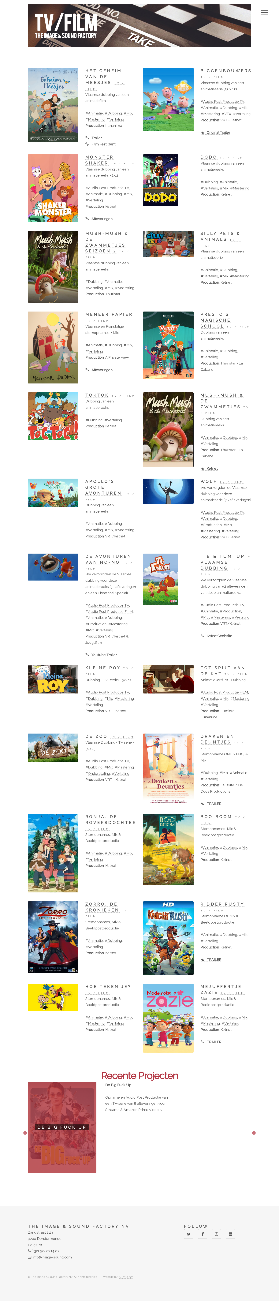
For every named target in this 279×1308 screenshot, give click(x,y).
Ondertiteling (99, 773)
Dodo (209, 157)
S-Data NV (126, 1276)
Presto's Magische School (216, 320)
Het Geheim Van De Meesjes (103, 77)
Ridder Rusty (222, 904)
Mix (129, 113)
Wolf (209, 481)
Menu (265, 12)
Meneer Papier (109, 314)
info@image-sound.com (52, 1257)
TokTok (97, 395)
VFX (227, 114)
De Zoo (96, 736)
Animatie (95, 113)
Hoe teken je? (108, 986)
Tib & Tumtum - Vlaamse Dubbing (226, 562)
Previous (25, 1133)
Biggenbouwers (226, 71)
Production (212, 525)
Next (254, 1133)
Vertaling (116, 119)
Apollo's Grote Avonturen (103, 487)
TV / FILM (213, 77)
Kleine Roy (103, 668)
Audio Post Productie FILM (110, 611)
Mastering (96, 119)
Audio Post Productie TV (223, 101)
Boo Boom (217, 816)
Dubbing (114, 113)
